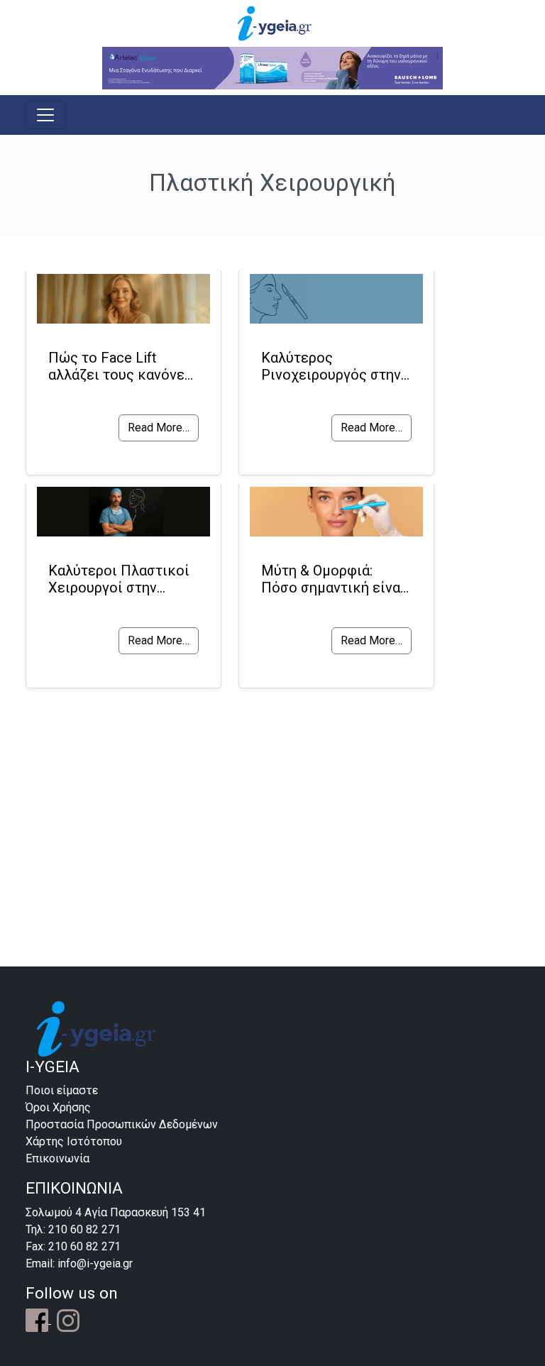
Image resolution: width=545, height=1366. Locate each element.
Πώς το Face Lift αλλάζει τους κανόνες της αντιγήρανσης (120, 366)
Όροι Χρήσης (58, 1107)
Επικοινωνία (57, 1158)
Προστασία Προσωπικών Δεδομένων (122, 1124)
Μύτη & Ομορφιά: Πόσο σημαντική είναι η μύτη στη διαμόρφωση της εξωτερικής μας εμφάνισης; (333, 579)
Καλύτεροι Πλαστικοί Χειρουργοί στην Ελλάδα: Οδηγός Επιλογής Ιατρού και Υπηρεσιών (118, 579)
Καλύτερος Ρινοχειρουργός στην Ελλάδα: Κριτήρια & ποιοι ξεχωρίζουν (331, 366)
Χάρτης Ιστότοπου (74, 1141)
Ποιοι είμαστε (62, 1090)
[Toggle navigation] (45, 115)
